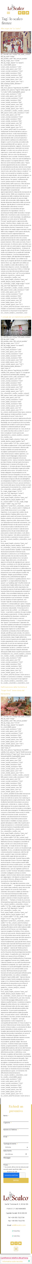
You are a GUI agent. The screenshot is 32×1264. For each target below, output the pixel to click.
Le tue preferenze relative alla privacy (14, 1258)
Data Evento (7, 1150)
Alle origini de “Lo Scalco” (11, 28)
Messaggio (6, 1158)
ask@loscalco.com (19, 1225)
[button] (16, 1249)
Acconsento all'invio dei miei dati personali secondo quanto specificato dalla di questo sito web (15, 1169)
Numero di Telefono (10, 1129)
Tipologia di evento (10, 1143)
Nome (5, 1115)
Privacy (5, 1165)
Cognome (6, 1122)
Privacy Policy (16, 1231)
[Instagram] (23, 12)
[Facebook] (19, 12)
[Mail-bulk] (27, 12)
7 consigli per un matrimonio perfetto (16, 317)
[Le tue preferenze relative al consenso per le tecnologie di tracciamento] (29, 1261)
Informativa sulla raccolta (12, 1261)
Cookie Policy (16, 1236)
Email (5, 1136)
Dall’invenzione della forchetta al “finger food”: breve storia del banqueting (14, 690)
